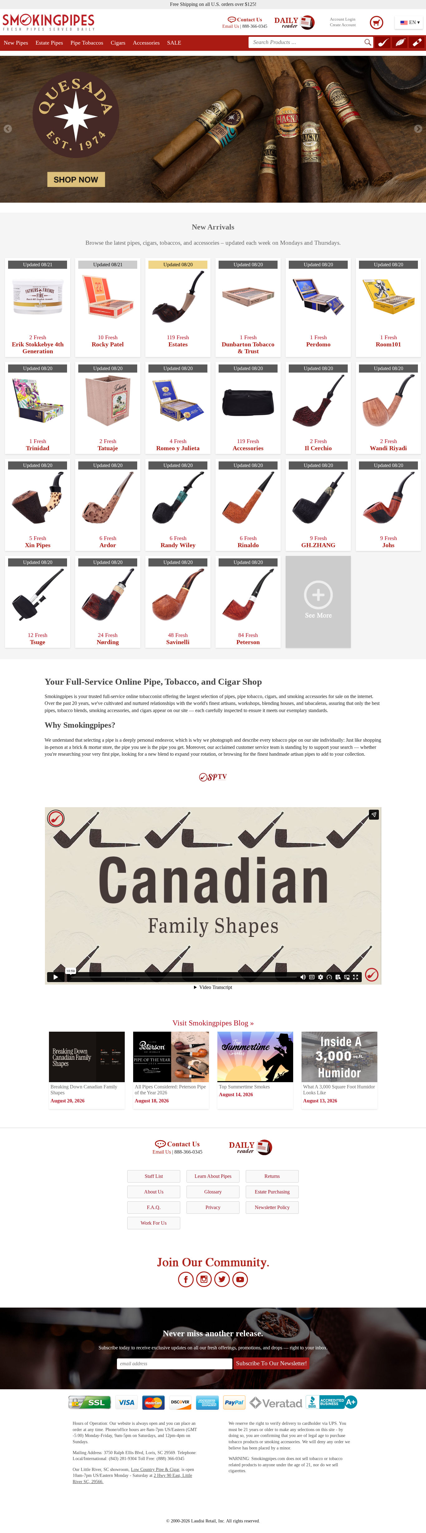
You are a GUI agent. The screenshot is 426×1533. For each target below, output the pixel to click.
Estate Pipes (49, 43)
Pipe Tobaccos (86, 43)
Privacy (213, 1207)
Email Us (230, 26)
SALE (174, 43)
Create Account (343, 25)
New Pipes (16, 43)
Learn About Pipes (213, 1176)
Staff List (154, 1176)
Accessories (146, 43)
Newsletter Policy (272, 1207)
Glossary (213, 1191)
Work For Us (154, 1223)
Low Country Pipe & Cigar (155, 1469)
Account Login (343, 19)
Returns (272, 1176)
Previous (7, 129)
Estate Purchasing (272, 1191)
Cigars (118, 43)
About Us (153, 1191)
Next (418, 129)
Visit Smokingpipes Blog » (213, 1023)
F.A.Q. (154, 1207)
